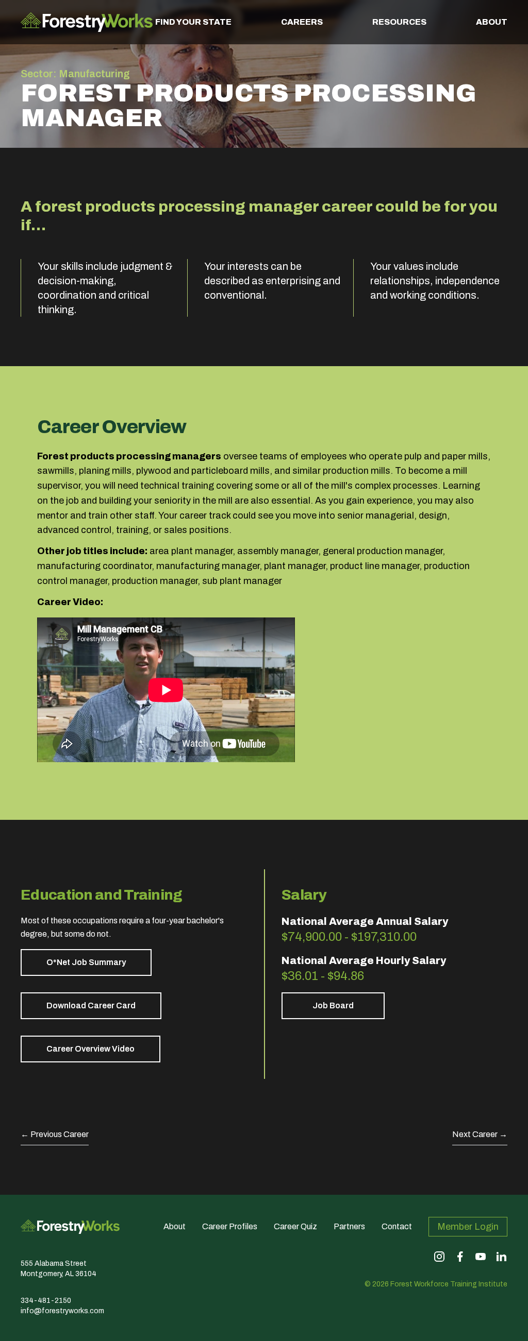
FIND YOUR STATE (193, 22)
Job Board (333, 1005)
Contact (397, 1226)
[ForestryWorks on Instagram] (439, 1256)
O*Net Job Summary (86, 962)
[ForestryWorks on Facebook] (460, 1256)
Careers (302, 22)
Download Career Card (91, 1005)
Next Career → (479, 1134)
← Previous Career (55, 1134)
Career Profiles (229, 1226)
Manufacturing (94, 73)
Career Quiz (295, 1226)
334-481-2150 (46, 1300)
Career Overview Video (90, 1048)
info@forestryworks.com (62, 1311)
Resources (399, 22)
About (491, 22)
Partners (349, 1226)
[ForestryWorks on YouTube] (480, 1256)
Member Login (468, 1227)
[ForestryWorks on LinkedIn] (501, 1256)
